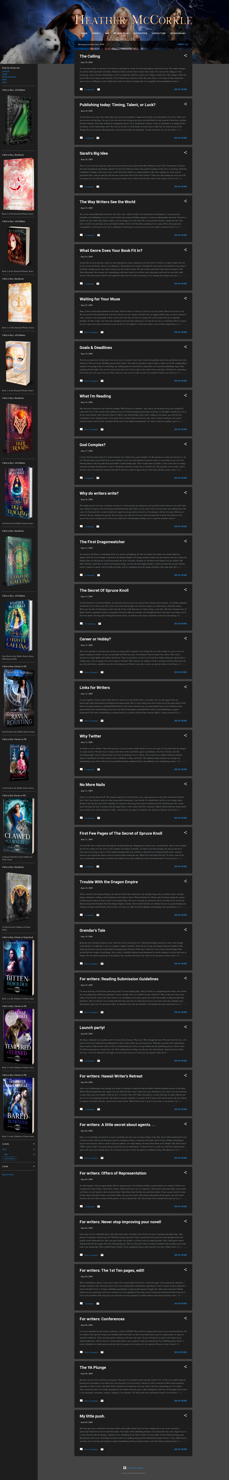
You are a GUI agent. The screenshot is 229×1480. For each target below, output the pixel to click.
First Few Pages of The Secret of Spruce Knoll (121, 833)
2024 (4, 1149)
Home (84, 33)
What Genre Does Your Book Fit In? (111, 250)
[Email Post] (98, 90)
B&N (4, 79)
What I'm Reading (95, 396)
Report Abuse (8, 1174)
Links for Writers (95, 687)
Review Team (121, 33)
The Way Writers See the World (107, 201)
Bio (107, 33)
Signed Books (178, 33)
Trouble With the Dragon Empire (109, 881)
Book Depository (9, 76)
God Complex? (92, 444)
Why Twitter (90, 736)
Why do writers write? (99, 493)
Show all (183, 44)
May (6, 1154)
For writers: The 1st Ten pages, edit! (112, 1270)
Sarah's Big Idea (94, 153)
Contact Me (158, 33)
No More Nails (92, 784)
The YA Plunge (93, 1367)
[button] (185, 56)
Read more (181, 89)
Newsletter (140, 33)
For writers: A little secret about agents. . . (117, 1124)
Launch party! (92, 1027)
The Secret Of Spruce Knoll (104, 590)
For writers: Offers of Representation (113, 1173)
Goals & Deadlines (96, 347)
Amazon (5, 71)
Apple (4, 73)
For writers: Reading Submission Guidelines (119, 979)
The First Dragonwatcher (102, 541)
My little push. (92, 1416)
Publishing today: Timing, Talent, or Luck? (117, 104)
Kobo (4, 82)
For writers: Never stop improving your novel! (120, 1222)
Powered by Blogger (135, 1467)
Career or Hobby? (95, 639)
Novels (96, 33)
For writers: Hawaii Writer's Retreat (111, 1076)
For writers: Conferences (102, 1319)
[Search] (190, 7)
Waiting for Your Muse (100, 299)
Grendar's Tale (92, 930)
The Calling (90, 56)
